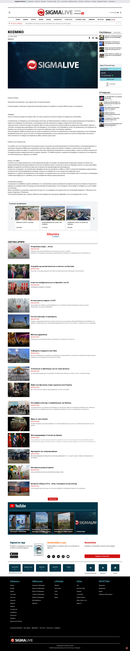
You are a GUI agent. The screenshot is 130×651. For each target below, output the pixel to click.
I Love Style (64, 1)
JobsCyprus (111, 1)
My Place (87, 1)
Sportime (43, 1)
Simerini (37, 1)
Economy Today (51, 1)
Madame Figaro (73, 1)
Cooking (93, 1)
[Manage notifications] (127, 648)
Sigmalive (31, 1)
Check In (81, 1)
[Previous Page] (12, 218)
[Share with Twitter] (93, 38)
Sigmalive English (102, 1)
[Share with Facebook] (89, 38)
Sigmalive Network (20, 1)
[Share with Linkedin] (96, 38)
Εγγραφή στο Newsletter (102, 556)
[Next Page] (94, 218)
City (58, 1)
